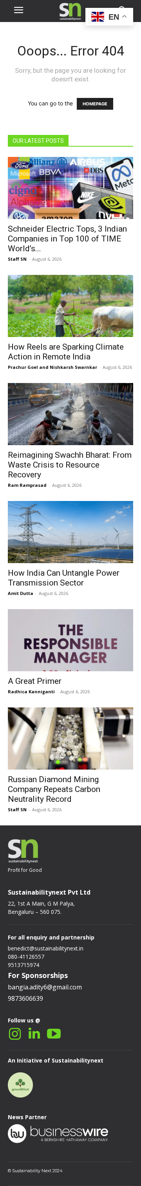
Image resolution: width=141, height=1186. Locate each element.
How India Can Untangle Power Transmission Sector (63, 577)
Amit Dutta (20, 593)
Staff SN (17, 259)
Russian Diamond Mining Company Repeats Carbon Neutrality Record (54, 789)
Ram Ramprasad (27, 485)
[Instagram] (15, 1034)
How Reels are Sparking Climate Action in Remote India (66, 351)
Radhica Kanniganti (31, 691)
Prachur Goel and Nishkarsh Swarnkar (52, 367)
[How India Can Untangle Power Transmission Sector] (70, 532)
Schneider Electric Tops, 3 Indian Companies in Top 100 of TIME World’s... (67, 238)
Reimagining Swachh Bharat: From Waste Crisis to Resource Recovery (70, 464)
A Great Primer (34, 681)
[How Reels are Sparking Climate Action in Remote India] (70, 306)
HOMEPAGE (95, 104)
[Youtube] (54, 1034)
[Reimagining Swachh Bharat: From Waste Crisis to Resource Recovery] (70, 414)
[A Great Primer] (70, 640)
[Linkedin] (34, 1034)
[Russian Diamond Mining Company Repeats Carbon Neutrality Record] (70, 738)
